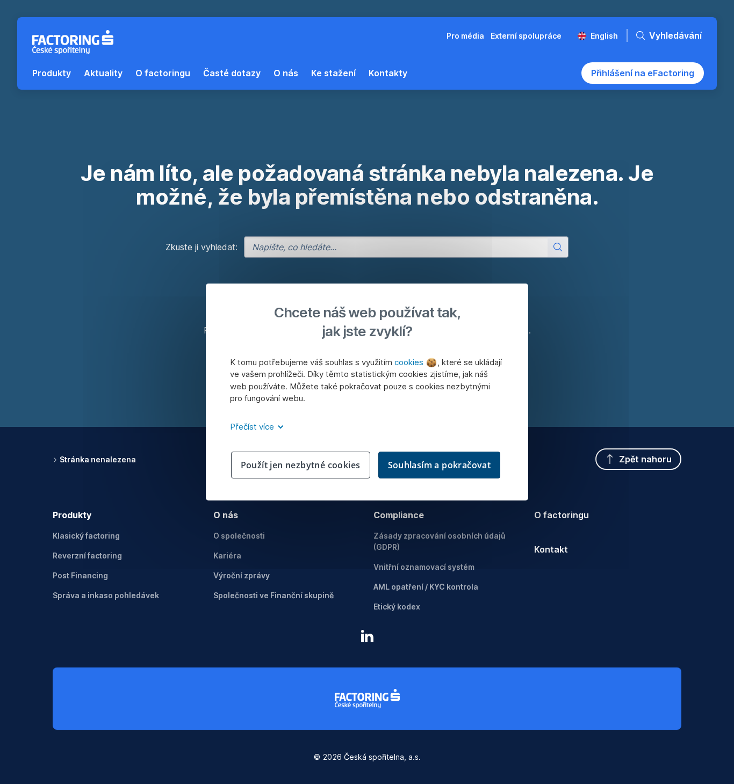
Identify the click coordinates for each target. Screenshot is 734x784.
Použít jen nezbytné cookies (301, 465)
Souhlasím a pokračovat (439, 465)
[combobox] (406, 247)
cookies (410, 362)
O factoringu (561, 515)
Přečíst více (253, 427)
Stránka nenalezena (98, 459)
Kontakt (551, 549)
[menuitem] (51, 73)
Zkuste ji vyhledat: (201, 247)
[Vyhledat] (558, 247)
